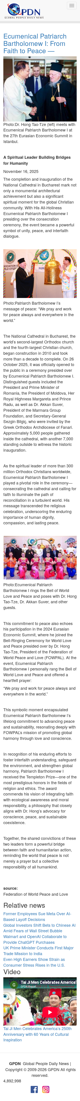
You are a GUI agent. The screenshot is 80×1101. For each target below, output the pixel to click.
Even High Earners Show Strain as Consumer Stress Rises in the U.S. (34, 962)
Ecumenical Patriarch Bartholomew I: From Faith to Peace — (35, 43)
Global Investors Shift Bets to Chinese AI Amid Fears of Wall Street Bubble (39, 928)
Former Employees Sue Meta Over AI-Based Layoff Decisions (37, 916)
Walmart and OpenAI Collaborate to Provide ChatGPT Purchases (35, 939)
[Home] (24, 10)
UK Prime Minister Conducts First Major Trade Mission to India (38, 950)
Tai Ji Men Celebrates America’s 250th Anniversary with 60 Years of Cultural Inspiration (37, 1033)
